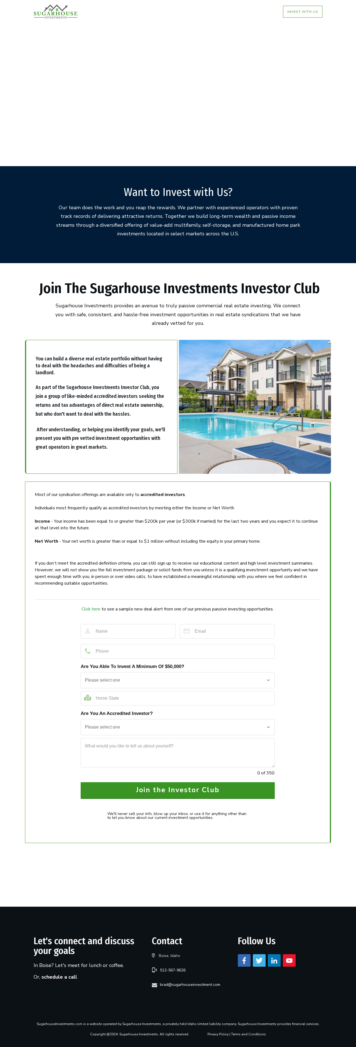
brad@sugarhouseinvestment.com (190, 984)
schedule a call (59, 977)
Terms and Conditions (248, 1034)
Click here (90, 609)
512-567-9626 (173, 970)
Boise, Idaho (169, 955)
